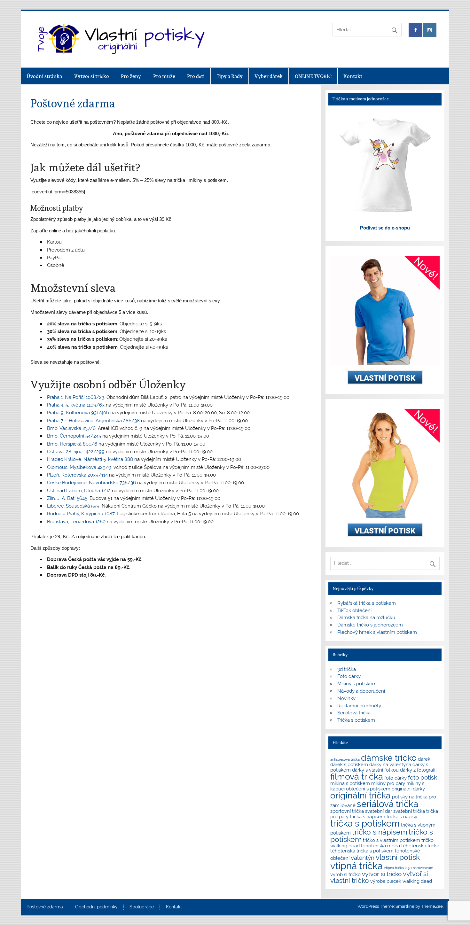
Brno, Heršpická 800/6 (72, 444)
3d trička (346, 669)
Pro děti (196, 76)
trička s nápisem (367, 816)
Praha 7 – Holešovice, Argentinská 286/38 (93, 421)
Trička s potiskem (356, 720)
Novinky (346, 698)
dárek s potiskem (349, 764)
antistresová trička (345, 759)
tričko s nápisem (379, 832)
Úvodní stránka (44, 76)
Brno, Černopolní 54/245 (74, 436)
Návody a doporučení (361, 691)
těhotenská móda (380, 846)
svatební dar (378, 811)
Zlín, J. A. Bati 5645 (67, 498)
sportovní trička (347, 811)
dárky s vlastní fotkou (375, 770)
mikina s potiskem (350, 783)
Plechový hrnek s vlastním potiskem (377, 632)
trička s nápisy (402, 816)
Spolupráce (141, 907)
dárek (424, 759)
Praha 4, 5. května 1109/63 (76, 405)
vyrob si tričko (345, 874)
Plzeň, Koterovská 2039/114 (77, 475)
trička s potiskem (365, 823)
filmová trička (356, 776)
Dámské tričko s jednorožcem (370, 625)
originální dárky (408, 789)
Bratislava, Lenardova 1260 (76, 522)
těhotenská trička (420, 846)
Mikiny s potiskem (357, 684)
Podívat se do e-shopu (385, 227)
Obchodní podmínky (96, 907)
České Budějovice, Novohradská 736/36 (91, 483)
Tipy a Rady (230, 76)
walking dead (417, 881)
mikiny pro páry (388, 783)
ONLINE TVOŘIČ (313, 76)
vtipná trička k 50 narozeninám (408, 868)
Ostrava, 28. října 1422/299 (76, 452)
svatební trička (409, 811)
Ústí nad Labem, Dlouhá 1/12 (79, 491)
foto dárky (395, 778)
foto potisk (422, 777)
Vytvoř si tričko (91, 76)
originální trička (360, 795)
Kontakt (352, 76)
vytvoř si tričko (382, 873)
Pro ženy (131, 76)
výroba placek (385, 881)
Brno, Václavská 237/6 (71, 428)
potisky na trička (409, 797)
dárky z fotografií (418, 770)
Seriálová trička (354, 713)
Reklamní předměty (359, 706)
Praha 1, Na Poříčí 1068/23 (75, 397)
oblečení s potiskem (368, 789)
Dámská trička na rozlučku (366, 617)
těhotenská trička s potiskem (362, 851)
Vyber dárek (269, 76)
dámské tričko (389, 758)
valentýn (362, 857)
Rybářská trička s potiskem (366, 603)
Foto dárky (349, 676)
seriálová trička (387, 804)
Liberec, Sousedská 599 (73, 506)
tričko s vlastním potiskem (391, 840)
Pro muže (164, 76)
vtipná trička (356, 865)
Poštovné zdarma (45, 907)
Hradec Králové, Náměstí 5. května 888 (90, 459)
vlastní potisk (398, 857)
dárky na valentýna (390, 764)
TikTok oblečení (354, 610)
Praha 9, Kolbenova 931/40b (78, 413)
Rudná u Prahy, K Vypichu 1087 (80, 514)
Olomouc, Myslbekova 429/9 (79, 467)
